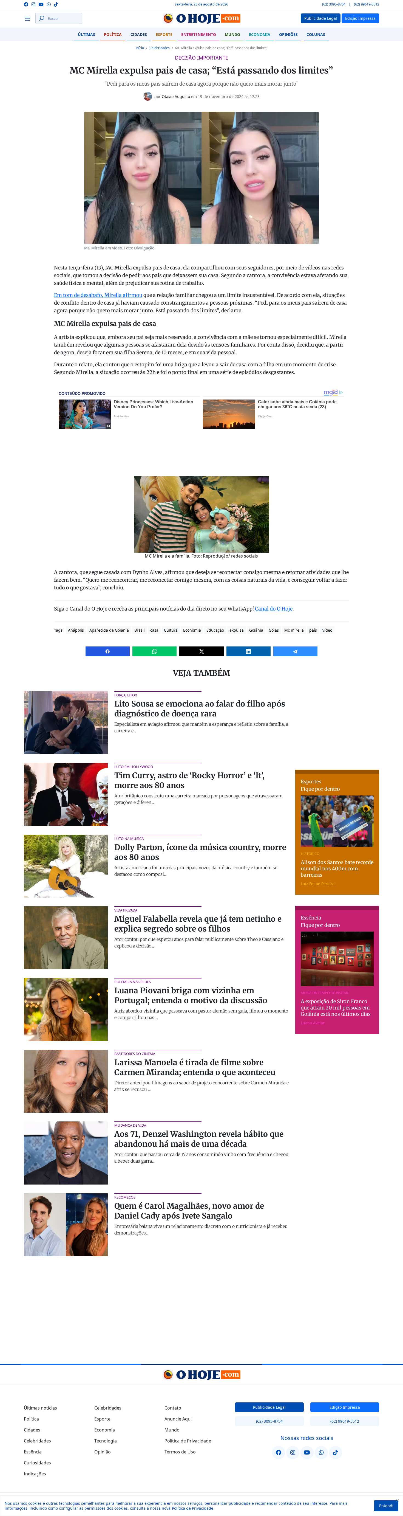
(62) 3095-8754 (333, 4)
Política (113, 34)
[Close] (397, 1500)
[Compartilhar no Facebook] (107, 651)
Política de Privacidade (192, 1508)
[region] (201, 1506)
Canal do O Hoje (274, 609)
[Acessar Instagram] (33, 4)
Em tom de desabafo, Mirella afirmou (98, 295)
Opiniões (288, 34)
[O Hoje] (201, 18)
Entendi (386, 1505)
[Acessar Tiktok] (56, 4)
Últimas (86, 34)
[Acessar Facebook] (26, 4)
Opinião (102, 1452)
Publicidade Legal (269, 1407)
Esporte (164, 34)
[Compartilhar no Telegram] (295, 651)
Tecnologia (105, 1441)
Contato (172, 1408)
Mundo (232, 34)
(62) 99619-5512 (366, 4)
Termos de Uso (180, 1452)
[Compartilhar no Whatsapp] (154, 651)
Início (140, 48)
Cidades (138, 34)
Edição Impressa (345, 1407)
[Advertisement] (337, 725)
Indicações (35, 1474)
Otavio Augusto (176, 96)
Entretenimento (198, 34)
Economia (259, 34)
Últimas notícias (40, 1408)
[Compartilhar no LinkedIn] (248, 651)
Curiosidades (37, 1463)
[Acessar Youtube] (41, 4)
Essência (33, 1452)
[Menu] (29, 18)
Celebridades (159, 48)
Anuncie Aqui (178, 1419)
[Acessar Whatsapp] (49, 4)
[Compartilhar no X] (201, 651)
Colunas (315, 34)
